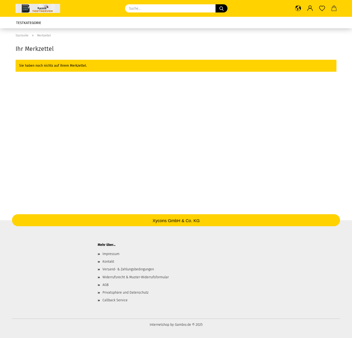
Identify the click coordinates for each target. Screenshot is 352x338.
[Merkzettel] (322, 8)
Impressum (110, 254)
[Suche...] (221, 8)
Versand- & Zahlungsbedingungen (128, 269)
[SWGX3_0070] (40, 8)
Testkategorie (28, 23)
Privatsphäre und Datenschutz (125, 293)
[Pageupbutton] (339, 331)
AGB (105, 285)
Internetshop (159, 325)
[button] (298, 8)
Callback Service (115, 300)
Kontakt (108, 262)
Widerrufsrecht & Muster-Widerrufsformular (135, 277)
